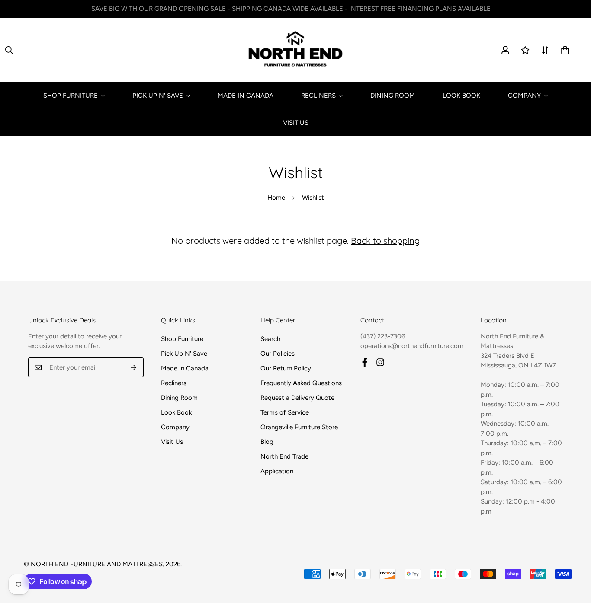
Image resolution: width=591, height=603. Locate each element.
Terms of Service (284, 412)
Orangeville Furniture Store (299, 427)
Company (524, 95)
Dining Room (392, 95)
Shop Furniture (70, 95)
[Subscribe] (134, 367)
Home (276, 197)
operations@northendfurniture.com (411, 346)
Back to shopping (385, 240)
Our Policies (277, 353)
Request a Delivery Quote (297, 398)
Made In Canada (245, 95)
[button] (565, 50)
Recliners (318, 95)
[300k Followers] (365, 362)
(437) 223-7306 (382, 336)
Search (270, 339)
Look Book (461, 95)
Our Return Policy (285, 368)
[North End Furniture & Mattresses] (295, 50)
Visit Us (295, 123)
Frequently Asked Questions (301, 383)
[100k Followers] (380, 362)
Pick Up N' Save (157, 95)
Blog (266, 442)
